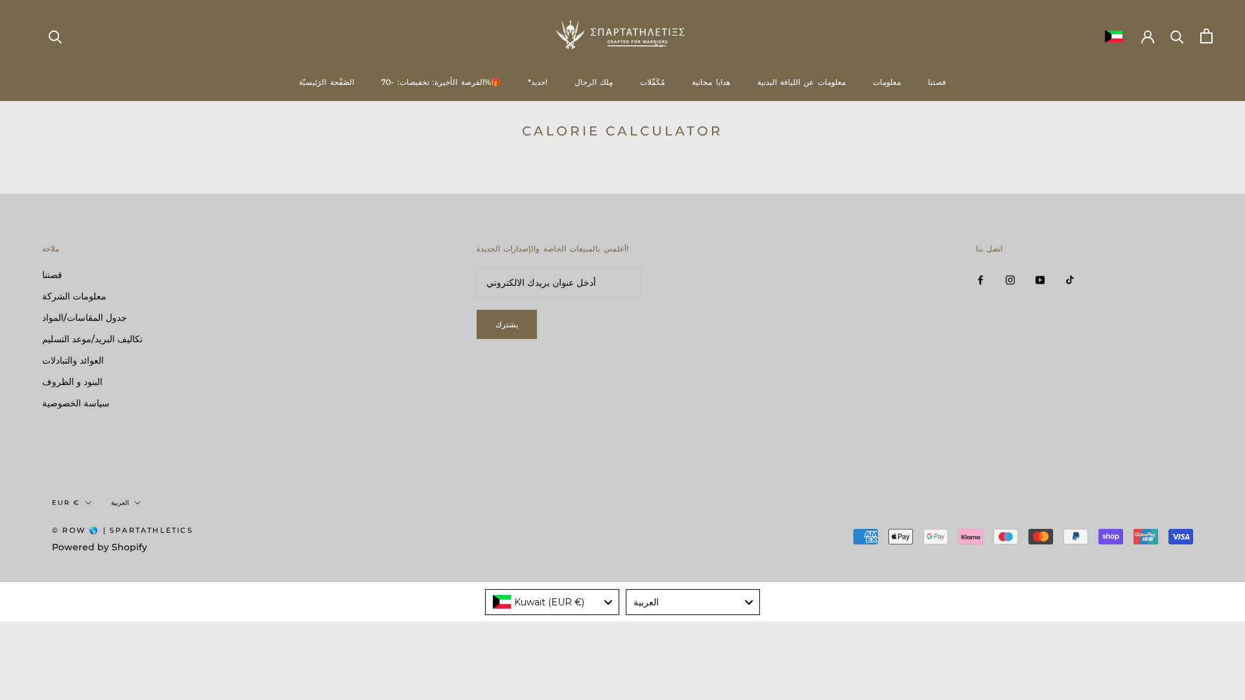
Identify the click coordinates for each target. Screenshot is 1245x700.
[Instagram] (1010, 279)
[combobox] (552, 602)
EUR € (66, 502)
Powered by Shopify (99, 547)
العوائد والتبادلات (73, 360)
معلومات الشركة (74, 296)
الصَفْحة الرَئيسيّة (326, 82)
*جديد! (537, 82)
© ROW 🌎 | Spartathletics (122, 530)
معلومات (887, 82)
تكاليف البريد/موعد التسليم (92, 339)
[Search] (55, 36)
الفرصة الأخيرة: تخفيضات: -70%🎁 (441, 82)
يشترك (506, 324)
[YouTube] (1040, 279)
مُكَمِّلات (652, 82)
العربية (120, 502)
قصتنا (937, 82)
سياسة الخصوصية (76, 403)
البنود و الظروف (72, 382)
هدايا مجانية (710, 82)
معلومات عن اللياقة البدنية (801, 82)
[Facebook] (980, 279)
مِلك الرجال (594, 82)
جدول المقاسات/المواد (84, 317)
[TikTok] (1069, 279)
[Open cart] (1206, 36)
